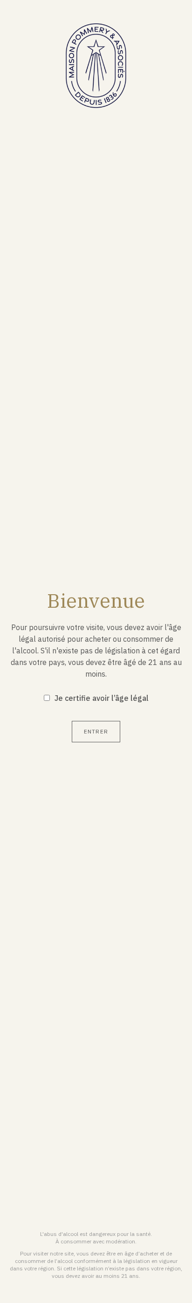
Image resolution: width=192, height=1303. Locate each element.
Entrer (96, 731)
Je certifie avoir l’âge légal (102, 698)
